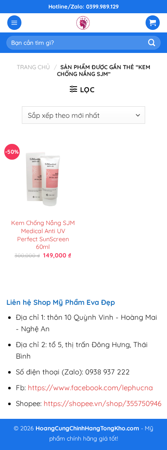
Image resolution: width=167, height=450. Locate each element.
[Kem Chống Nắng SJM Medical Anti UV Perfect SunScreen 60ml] (42, 177)
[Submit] (152, 42)
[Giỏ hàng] (153, 22)
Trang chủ (33, 67)
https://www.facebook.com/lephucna (90, 387)
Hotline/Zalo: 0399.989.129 (83, 6)
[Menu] (14, 22)
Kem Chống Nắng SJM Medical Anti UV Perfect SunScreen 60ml (43, 235)
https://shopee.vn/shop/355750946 (102, 403)
